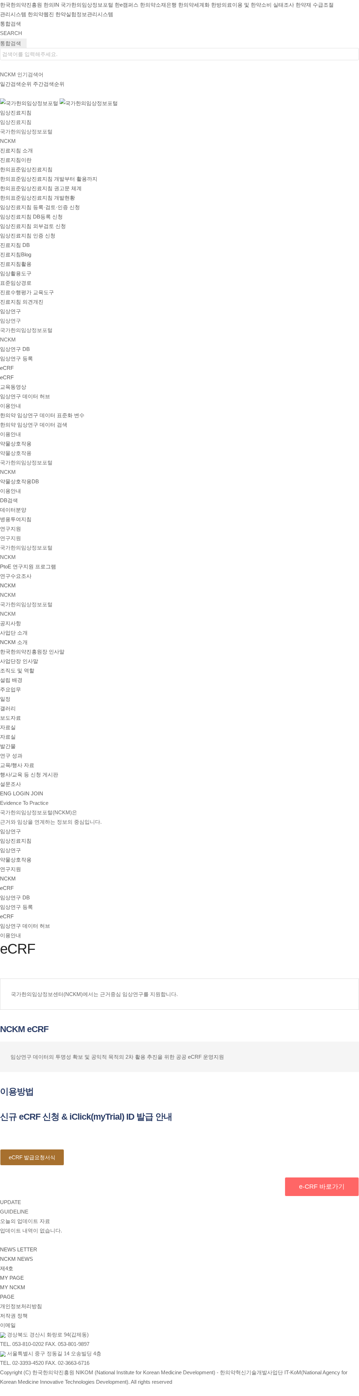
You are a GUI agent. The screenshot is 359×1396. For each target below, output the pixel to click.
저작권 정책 (14, 1316)
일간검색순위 (16, 84)
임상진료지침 (16, 841)
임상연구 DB (15, 349)
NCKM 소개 (14, 642)
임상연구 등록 (16, 358)
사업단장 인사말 (19, 661)
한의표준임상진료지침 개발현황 (37, 198)
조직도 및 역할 (17, 670)
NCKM (8, 879)
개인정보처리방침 (21, 1306)
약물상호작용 (16, 860)
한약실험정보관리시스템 (84, 14)
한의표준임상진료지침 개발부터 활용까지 (48, 179)
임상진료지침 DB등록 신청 (31, 217)
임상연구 (10, 831)
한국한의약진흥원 (21, 5)
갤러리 (8, 708)
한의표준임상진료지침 (26, 169)
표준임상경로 (16, 283)
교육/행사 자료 (17, 765)
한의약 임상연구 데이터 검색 (33, 425)
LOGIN (21, 793)
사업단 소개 (14, 633)
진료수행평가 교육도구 (27, 292)
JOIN (37, 793)
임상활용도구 (16, 273)
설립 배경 (11, 680)
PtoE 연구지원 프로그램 (28, 566)
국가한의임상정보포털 (87, 5)
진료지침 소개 (16, 150)
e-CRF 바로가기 (322, 1186)
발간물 (8, 746)
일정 (5, 699)
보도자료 (10, 718)
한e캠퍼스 (126, 5)
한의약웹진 (41, 14)
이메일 (8, 1325)
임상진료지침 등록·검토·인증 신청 (40, 207)
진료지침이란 (16, 160)
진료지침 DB (15, 245)
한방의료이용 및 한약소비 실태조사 (252, 5)
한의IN (51, 5)
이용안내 (10, 406)
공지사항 (10, 623)
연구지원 (10, 869)
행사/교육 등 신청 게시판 (29, 775)
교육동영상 (13, 387)
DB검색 (9, 500)
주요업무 (10, 689)
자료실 (8, 727)
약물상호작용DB (19, 481)
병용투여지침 (16, 519)
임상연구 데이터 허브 (25, 396)
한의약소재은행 (158, 5)
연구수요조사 (16, 576)
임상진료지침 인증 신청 (27, 236)
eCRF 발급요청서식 (32, 1157)
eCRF (7, 368)
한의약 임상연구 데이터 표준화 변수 (42, 415)
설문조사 (10, 784)
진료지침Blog (15, 254)
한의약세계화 (194, 5)
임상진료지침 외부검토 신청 (33, 226)
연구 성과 (11, 756)
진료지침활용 (16, 264)
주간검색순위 (49, 84)
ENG (6, 793)
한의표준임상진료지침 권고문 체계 (41, 188)
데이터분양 (13, 510)
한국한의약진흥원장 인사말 (32, 652)
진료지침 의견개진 (21, 302)
